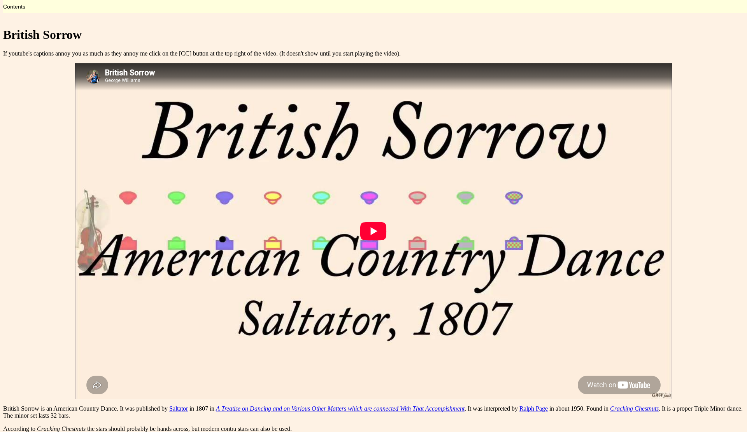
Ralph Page (533, 408)
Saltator (178, 408)
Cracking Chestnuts (634, 408)
